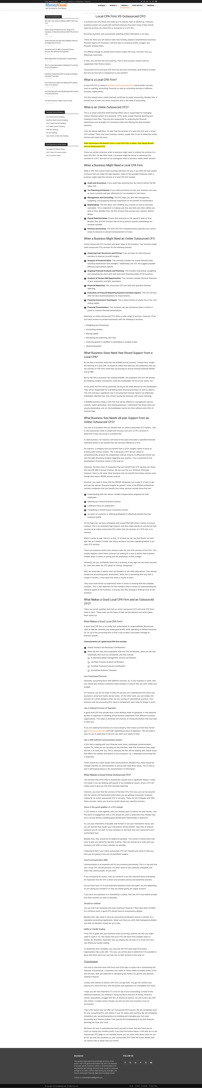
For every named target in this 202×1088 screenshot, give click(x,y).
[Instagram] (144, 1)
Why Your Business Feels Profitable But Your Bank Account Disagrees (61, 66)
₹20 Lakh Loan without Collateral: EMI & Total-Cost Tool (61, 22)
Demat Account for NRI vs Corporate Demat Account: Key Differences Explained (59, 50)
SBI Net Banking (51, 133)
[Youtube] (156, 1)
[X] (153, 1)
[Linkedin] (147, 1)
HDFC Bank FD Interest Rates (56, 152)
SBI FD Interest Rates (53, 155)
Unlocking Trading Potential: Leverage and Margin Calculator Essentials (61, 75)
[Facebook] (141, 1)
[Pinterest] (150, 1)
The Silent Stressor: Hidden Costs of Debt (58, 101)
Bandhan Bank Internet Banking (57, 120)
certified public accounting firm (120, 85)
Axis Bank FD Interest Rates (55, 149)
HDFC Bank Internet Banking (56, 123)
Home (86, 13)
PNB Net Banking (52, 130)
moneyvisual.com (61, 1086)
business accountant (97, 731)
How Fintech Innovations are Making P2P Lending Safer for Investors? (61, 84)
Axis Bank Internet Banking (55, 117)
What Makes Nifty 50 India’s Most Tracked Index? (61, 59)
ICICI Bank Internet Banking (55, 126)
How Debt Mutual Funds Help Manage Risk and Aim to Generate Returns (61, 92)
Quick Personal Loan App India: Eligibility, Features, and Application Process (61, 42)
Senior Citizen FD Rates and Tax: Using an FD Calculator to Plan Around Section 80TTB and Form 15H (62, 32)
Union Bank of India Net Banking (57, 136)
